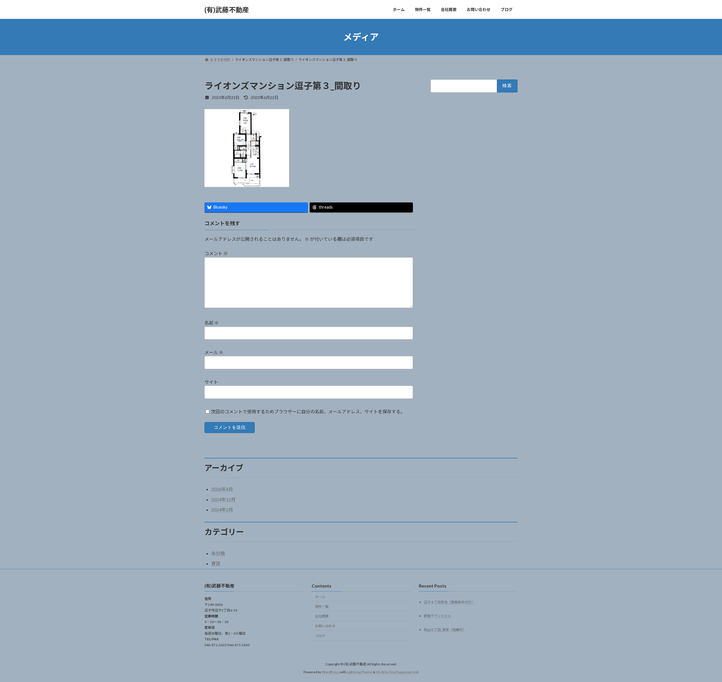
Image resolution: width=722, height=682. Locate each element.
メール (213, 352)
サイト (211, 382)
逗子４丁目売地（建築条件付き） (449, 602)
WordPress (330, 672)
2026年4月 (222, 489)
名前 (211, 322)
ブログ (320, 636)
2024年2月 (222, 509)
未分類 (218, 553)
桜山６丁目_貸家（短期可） (445, 630)
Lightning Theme (359, 672)
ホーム (320, 597)
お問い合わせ (325, 626)
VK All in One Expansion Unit (397, 672)
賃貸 (215, 563)
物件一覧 (322, 606)
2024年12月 (223, 499)
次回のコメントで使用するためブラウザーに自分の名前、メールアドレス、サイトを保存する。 (308, 411)
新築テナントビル (437, 616)
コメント (216, 253)
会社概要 (322, 616)
